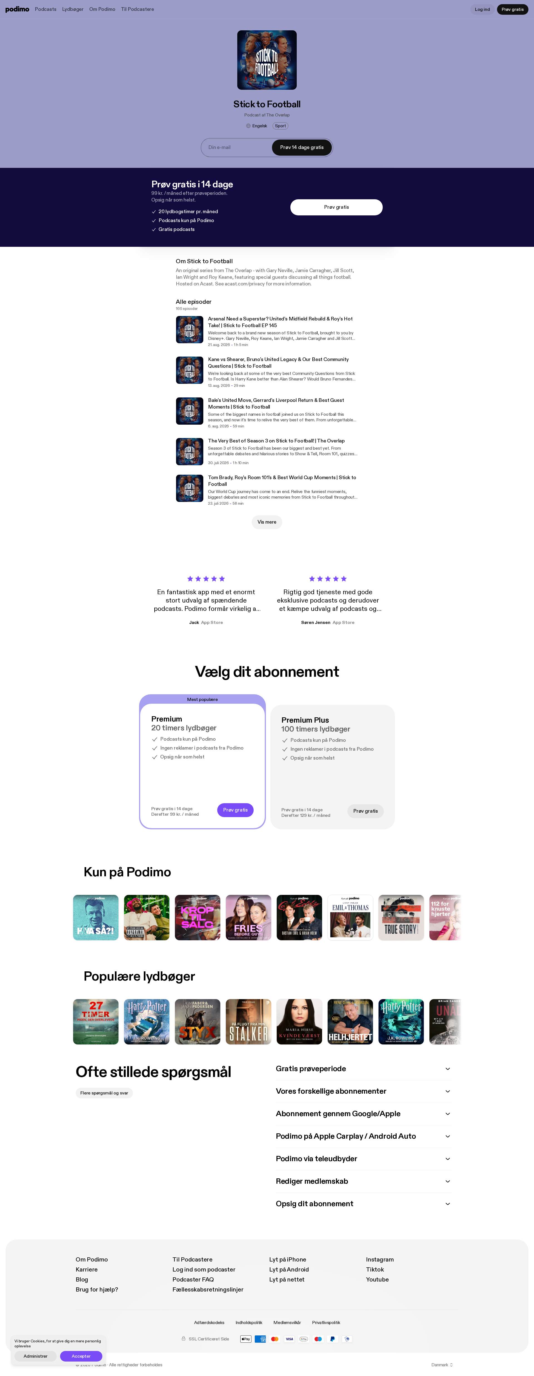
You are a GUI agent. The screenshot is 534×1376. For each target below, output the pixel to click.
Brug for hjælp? (97, 1289)
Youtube (377, 1279)
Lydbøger (73, 9)
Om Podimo (102, 9)
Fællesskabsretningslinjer (208, 1289)
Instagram (380, 1259)
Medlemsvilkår (287, 1322)
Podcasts (45, 9)
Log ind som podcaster (203, 1269)
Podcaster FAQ (193, 1279)
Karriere (87, 1269)
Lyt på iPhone (287, 1259)
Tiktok (375, 1269)
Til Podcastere (137, 9)
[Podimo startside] (17, 9)
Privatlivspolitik (326, 1322)
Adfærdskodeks (209, 1322)
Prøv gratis (513, 9)
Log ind (482, 9)
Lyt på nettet (287, 1279)
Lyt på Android (289, 1269)
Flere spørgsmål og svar (104, 1093)
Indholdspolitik (249, 1322)
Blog (82, 1279)
